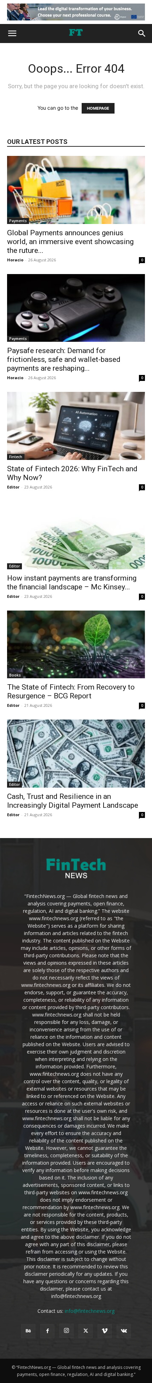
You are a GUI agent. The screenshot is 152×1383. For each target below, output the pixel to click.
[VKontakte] (124, 1331)
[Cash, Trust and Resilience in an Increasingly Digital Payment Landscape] (76, 754)
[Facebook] (47, 1331)
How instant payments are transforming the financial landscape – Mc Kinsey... (71, 582)
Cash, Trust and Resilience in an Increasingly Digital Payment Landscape (72, 800)
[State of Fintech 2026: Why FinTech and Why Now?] (76, 426)
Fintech (15, 456)
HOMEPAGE (98, 108)
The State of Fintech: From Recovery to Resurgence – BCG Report (71, 691)
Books (15, 675)
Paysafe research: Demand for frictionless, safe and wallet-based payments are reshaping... (64, 359)
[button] (12, 33)
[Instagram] (66, 1331)
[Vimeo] (105, 1331)
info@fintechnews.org (90, 1311)
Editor (13, 487)
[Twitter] (85, 1331)
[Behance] (28, 1331)
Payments (18, 220)
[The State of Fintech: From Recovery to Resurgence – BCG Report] (76, 645)
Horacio (15, 259)
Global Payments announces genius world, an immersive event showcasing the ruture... (70, 242)
